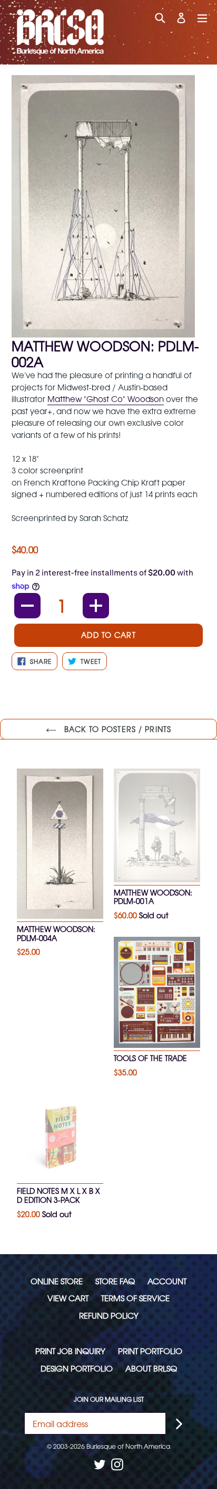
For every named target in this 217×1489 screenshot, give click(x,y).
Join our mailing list (109, 1399)
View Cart (67, 1297)
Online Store (57, 1280)
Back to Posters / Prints (116, 729)
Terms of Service (135, 1297)
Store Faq (115, 1280)
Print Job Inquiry (70, 1350)
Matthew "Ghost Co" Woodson (105, 398)
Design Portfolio (77, 1368)
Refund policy (109, 1315)
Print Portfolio (150, 1350)
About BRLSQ (151, 1368)
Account (166, 1280)
